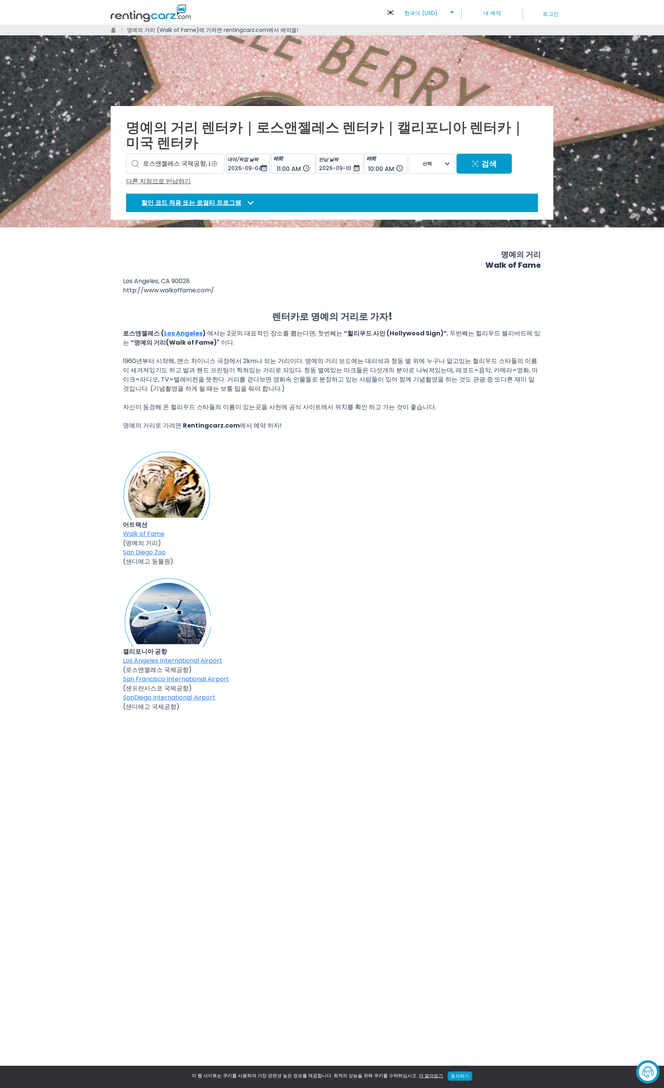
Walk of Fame (143, 533)
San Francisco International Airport (176, 679)
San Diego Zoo (144, 552)
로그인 (551, 14)
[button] (421, 10)
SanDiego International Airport (169, 697)
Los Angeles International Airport (172, 660)
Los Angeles (183, 333)
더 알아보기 (431, 1075)
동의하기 (460, 1076)
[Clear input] (214, 163)
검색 (489, 163)
